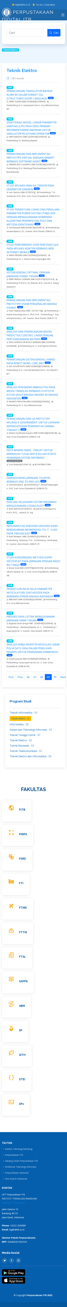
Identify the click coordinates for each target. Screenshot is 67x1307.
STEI (22, 1079)
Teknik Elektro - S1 (20, 718)
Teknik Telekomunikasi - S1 (26, 751)
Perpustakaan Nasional (16, 1173)
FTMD (23, 907)
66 (28, 677)
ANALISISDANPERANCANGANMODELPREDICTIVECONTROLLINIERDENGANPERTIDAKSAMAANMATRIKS (30, 335)
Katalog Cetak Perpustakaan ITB (21, 1161)
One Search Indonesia (16, 1179)
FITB (22, 809)
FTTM (23, 932)
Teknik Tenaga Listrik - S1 (25, 735)
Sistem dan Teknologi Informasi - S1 (31, 729)
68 (41, 677)
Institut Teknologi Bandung (18, 1149)
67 (35, 677)
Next (63, 677)
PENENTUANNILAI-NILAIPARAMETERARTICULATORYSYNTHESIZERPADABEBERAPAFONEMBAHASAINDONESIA (30, 592)
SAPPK (23, 981)
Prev (20, 677)
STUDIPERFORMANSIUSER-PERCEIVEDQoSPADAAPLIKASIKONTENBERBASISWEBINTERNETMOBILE (32, 248)
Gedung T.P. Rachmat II (14, 1202)
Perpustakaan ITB (14, 1155)
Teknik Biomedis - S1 (22, 745)
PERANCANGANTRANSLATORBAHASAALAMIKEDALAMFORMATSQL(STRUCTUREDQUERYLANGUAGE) (29, 94)
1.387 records (17, 78)
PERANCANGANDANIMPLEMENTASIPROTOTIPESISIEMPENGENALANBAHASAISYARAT (32, 303)
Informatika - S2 (19, 724)
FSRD (22, 858)
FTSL (22, 956)
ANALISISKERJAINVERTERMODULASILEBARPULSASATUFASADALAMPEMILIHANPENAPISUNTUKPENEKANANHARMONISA (33, 648)
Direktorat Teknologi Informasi (20, 1167)
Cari (55, 32)
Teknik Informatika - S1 (23, 712)
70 (55, 677)
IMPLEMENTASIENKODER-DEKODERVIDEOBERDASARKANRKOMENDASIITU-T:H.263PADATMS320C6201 (32, 529)
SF (20, 1030)
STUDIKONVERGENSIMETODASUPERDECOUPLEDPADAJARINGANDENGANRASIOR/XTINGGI (33, 561)
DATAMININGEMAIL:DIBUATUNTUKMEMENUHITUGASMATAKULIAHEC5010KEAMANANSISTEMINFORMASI (31, 453)
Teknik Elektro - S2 (21, 740)
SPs (21, 1103)
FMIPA (23, 834)
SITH (22, 1054)
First (11, 677)
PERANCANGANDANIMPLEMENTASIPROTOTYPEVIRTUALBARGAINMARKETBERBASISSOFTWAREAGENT (31, 157)
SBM (22, 1005)
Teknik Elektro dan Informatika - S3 (30, 756)
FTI (21, 883)
